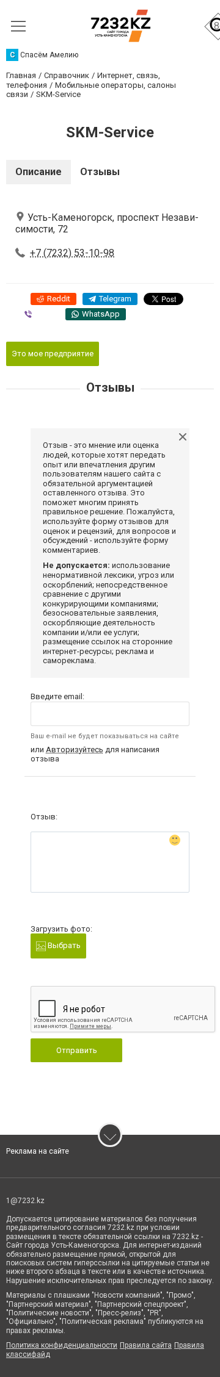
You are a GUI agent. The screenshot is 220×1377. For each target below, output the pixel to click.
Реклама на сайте (37, 1151)
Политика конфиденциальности (61, 1345)
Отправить (76, 1050)
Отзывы (100, 172)
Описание (38, 172)
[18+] (121, 26)
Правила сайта (146, 1345)
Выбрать (63, 945)
